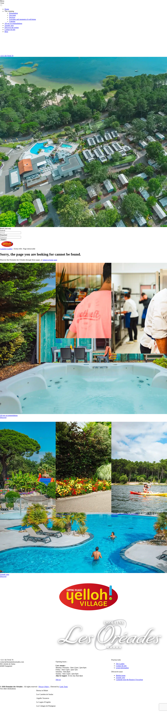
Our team (12, 15)
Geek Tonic (63, 687)
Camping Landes (6, 249)
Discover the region (12, 27)
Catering (12, 21)
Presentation (13, 13)
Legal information (122, 668)
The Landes (120, 664)
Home (7, 9)
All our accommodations (13, 23)
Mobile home (120, 675)
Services (12, 17)
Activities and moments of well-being (22, 19)
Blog (6, 32)
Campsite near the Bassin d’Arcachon (129, 680)
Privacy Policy (44, 687)
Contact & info (10, 30)
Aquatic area (9, 25)
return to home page (50, 260)
